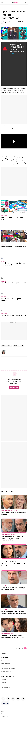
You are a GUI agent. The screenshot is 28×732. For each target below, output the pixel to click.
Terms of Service (5, 713)
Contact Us (4, 690)
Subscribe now (14, 387)
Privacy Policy (4, 711)
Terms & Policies (5, 687)
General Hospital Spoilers (8, 560)
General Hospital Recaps (8, 534)
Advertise (3, 685)
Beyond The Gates (6, 671)
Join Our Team (5, 682)
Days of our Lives (5, 661)
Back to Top (19, 648)
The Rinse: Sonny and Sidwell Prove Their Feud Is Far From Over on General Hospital (12, 538)
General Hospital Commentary (9, 510)
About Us (3, 679)
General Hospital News (7, 610)
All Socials (5, 703)
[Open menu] (2, 2)
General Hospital (6, 345)
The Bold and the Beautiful (8, 668)
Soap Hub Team (7, 22)
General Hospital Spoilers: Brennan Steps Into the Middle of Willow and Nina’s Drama (13, 564)
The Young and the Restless (8, 666)
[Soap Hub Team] (4, 352)
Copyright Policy (5, 716)
